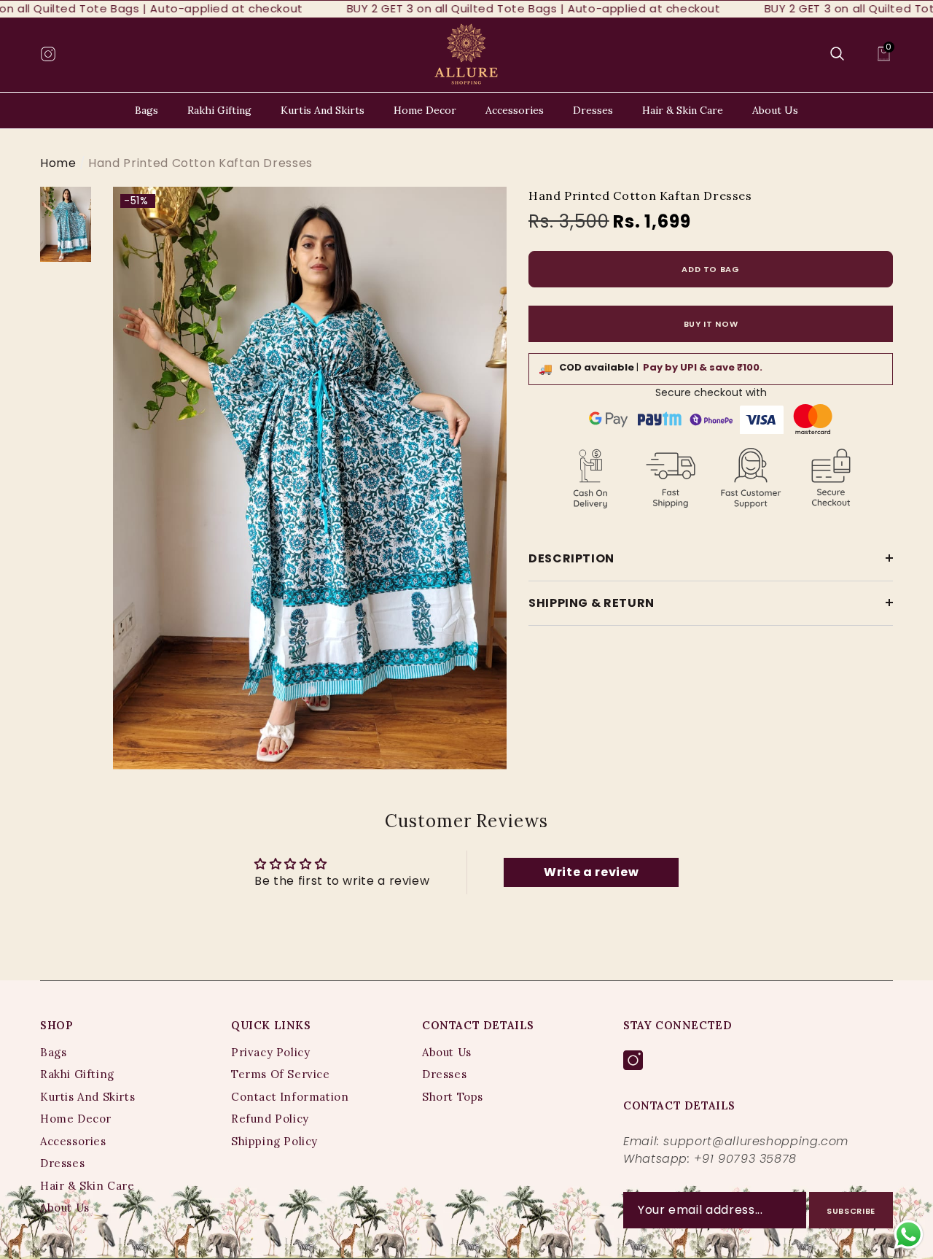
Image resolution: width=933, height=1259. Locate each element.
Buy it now (711, 323)
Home (58, 163)
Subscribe (851, 1211)
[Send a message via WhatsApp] (908, 1234)
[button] (837, 53)
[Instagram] (633, 1061)
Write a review (591, 872)
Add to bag (711, 268)
